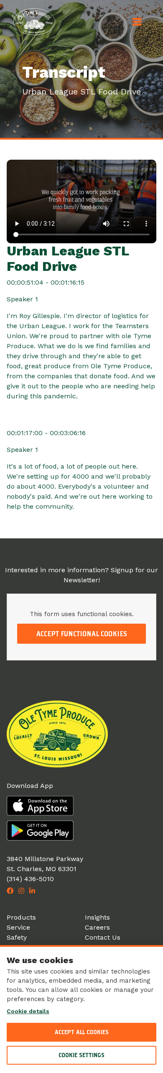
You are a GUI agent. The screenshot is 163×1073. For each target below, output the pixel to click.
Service (18, 927)
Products (21, 917)
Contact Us (102, 937)
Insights (97, 917)
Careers (97, 927)
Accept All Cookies (82, 1032)
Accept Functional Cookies (81, 633)
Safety (17, 937)
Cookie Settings (81, 1055)
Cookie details (28, 1011)
